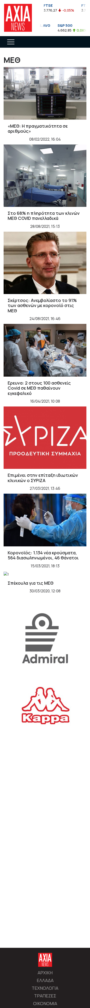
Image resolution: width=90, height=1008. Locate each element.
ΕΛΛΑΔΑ (45, 980)
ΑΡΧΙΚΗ (45, 972)
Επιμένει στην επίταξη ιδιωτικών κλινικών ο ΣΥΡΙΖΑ (43, 477)
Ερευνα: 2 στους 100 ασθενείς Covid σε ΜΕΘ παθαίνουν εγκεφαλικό (39, 388)
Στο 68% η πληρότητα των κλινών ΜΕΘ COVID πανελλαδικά (44, 215)
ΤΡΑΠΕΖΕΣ (45, 996)
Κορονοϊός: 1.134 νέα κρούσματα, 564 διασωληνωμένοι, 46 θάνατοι (43, 555)
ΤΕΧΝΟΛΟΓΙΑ (45, 988)
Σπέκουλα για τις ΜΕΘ (31, 583)
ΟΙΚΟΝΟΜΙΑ (45, 1003)
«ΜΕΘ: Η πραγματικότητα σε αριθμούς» (38, 128)
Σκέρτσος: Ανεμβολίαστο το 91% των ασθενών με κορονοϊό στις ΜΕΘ (42, 305)
